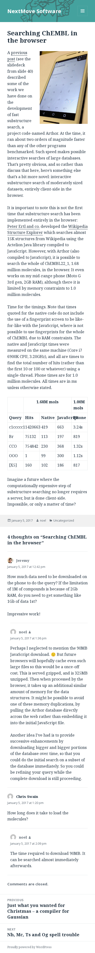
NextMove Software (34, 11)
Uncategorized (63, 520)
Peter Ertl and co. (23, 226)
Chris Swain (27, 796)
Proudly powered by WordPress (29, 947)
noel (43, 520)
